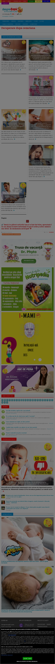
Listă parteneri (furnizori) (7, 655)
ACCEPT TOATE (28, 658)
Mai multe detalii (12, 634)
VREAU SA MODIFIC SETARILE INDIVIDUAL (27, 661)
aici (25, 640)
